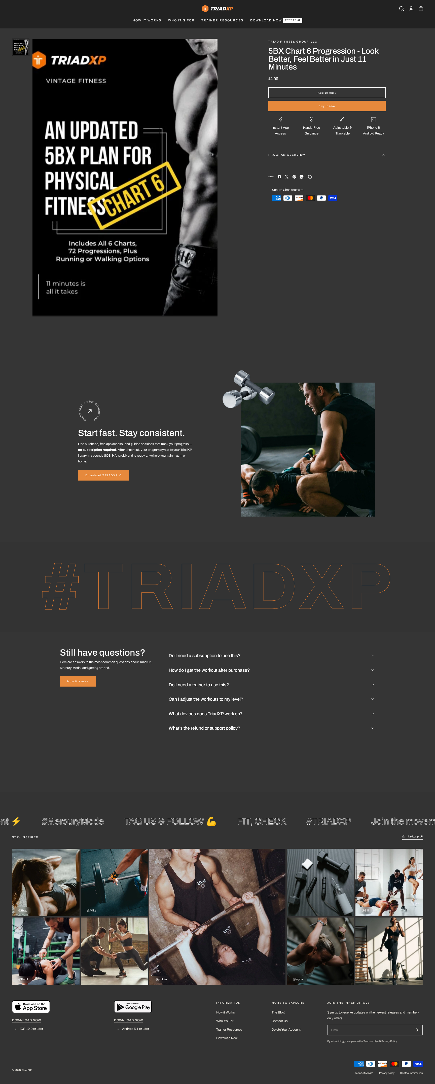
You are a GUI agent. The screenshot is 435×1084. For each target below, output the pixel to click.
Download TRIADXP (101, 475)
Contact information (411, 1073)
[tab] (20, 47)
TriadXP (27, 1069)
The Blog (278, 1012)
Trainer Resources (229, 1029)
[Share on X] (286, 177)
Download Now (226, 1038)
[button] (401, 8)
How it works (78, 681)
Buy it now (327, 106)
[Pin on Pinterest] (294, 177)
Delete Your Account (286, 1029)
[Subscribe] (417, 1030)
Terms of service (364, 1073)
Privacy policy (386, 1073)
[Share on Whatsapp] (301, 177)
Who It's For (224, 1021)
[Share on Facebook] (279, 177)
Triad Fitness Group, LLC (292, 41)
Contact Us (280, 1021)
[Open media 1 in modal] (209, 47)
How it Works (225, 1012)
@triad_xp (410, 836)
